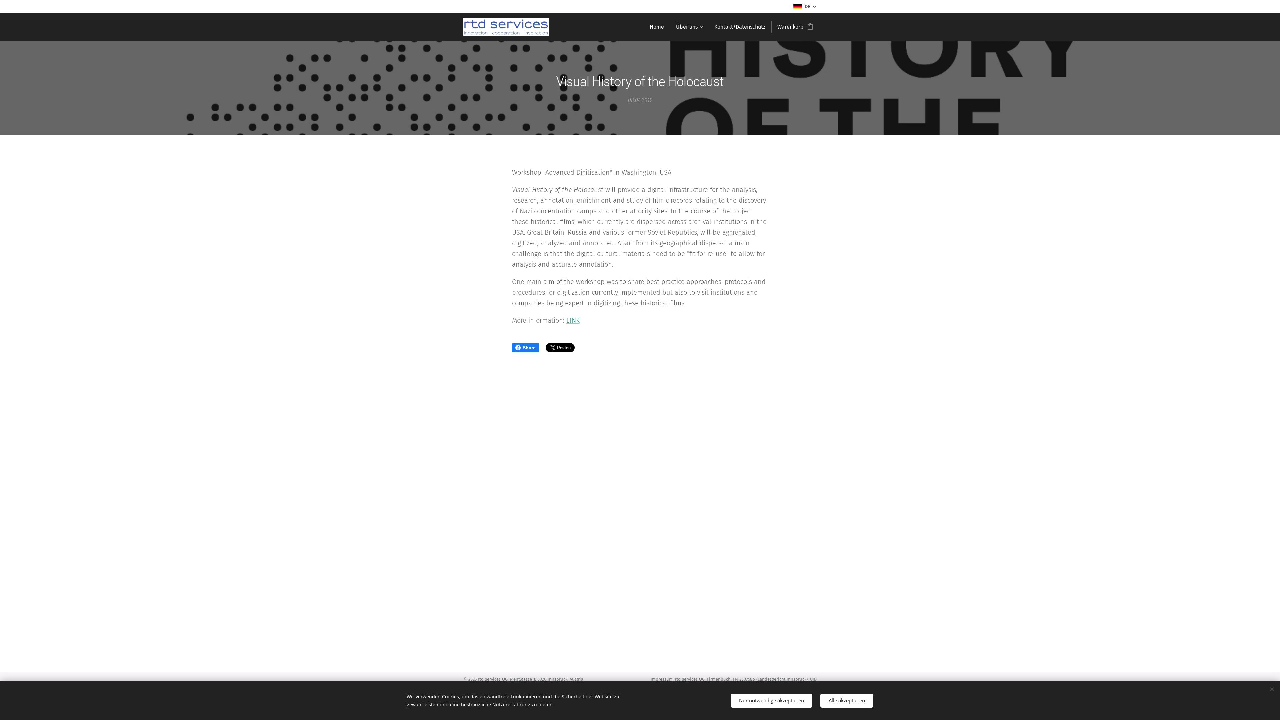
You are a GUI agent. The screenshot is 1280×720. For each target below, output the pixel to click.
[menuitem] (657, 27)
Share (529, 347)
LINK (573, 320)
